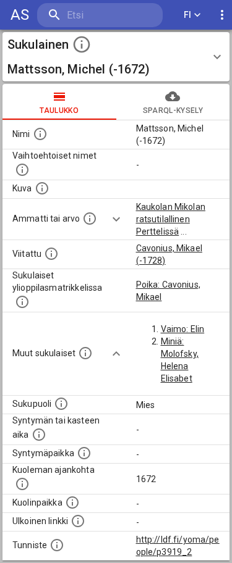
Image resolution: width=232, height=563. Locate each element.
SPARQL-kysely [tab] (173, 110)
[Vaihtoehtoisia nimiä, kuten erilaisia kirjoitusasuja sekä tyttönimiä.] (22, 170)
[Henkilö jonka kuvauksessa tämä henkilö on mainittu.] (51, 254)
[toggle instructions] (82, 44)
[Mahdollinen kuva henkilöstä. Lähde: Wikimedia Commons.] (42, 188)
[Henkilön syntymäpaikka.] (84, 453)
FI (188, 15)
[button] (116, 56)
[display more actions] (222, 15)
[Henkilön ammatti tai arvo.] (90, 218)
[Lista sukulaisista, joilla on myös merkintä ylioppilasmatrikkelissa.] (22, 302)
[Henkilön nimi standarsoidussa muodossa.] (40, 134)
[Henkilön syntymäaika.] (39, 434)
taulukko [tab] (59, 110)
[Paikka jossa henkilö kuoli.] (72, 502)
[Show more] (116, 219)
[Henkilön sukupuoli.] (61, 404)
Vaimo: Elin (183, 329)
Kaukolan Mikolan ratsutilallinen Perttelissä (170, 219)
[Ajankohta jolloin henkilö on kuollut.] (22, 484)
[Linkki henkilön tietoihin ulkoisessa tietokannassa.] (78, 521)
